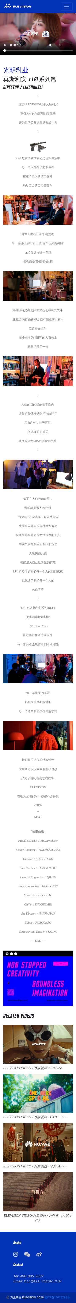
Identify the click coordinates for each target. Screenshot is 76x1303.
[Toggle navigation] (67, 6)
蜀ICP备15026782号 (57, 1297)
